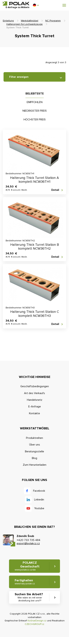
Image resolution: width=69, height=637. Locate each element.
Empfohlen (34, 102)
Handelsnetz (34, 400)
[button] (36, 5)
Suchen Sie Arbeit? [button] (29, 597)
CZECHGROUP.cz (34, 624)
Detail (55, 190)
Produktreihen (34, 438)
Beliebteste (34, 93)
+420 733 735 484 (28, 540)
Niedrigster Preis (34, 111)
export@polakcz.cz (28, 543)
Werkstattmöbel (29, 20)
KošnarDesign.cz (37, 620)
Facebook (39, 491)
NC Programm (53, 20)
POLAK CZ (16, 3)
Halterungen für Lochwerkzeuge (24, 24)
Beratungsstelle (34, 451)
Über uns (34, 444)
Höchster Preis (35, 119)
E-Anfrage (34, 406)
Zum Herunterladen (34, 465)
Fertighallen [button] (25, 581)
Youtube (39, 508)
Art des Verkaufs (34, 393)
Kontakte (34, 413)
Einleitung (8, 20)
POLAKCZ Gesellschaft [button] (27, 566)
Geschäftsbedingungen (34, 386)
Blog (34, 458)
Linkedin (39, 499)
